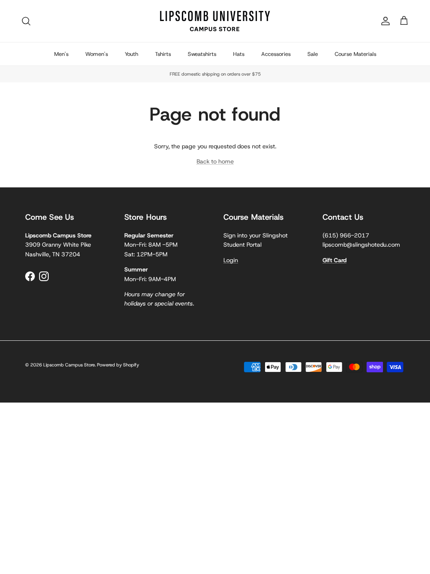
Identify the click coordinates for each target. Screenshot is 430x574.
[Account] (384, 21)
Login (230, 260)
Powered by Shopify (118, 365)
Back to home (215, 161)
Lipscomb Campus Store (69, 365)
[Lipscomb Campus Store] (215, 21)
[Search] (26, 21)
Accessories (276, 54)
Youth (131, 54)
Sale (312, 54)
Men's (61, 54)
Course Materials (355, 54)
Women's (96, 54)
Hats (238, 54)
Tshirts (163, 54)
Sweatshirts (202, 54)
